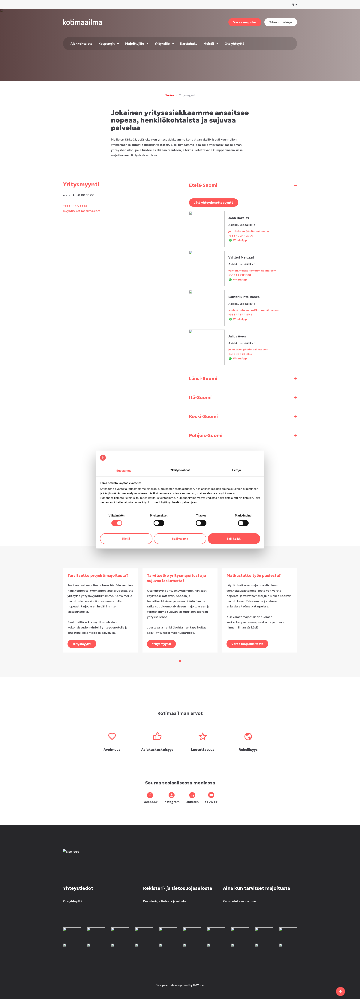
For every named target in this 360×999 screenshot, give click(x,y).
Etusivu (169, 95)
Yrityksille (162, 43)
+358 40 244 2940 (240, 235)
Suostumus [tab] (123, 470)
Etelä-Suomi (243, 185)
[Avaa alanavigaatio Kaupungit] (118, 43)
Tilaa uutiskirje (280, 22)
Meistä (208, 43)
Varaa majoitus (244, 22)
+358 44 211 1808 (239, 275)
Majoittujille (134, 43)
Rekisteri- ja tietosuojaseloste (164, 901)
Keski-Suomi (243, 416)
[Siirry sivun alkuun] (340, 991)
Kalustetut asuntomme (239, 901)
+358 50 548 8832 (240, 354)
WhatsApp (240, 240)
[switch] (159, 523)
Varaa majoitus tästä (247, 644)
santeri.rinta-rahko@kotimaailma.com (254, 310)
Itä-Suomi (243, 397)
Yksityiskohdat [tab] (180, 470)
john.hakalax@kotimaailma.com (249, 231)
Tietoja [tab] (236, 470)
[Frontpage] (90, 855)
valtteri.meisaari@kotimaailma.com (252, 270)
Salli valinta (180, 538)
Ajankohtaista (81, 43)
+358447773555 (75, 205)
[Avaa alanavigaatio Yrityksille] (173, 43)
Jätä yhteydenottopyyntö (213, 202)
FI (293, 4)
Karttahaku (188, 43)
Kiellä (126, 538)
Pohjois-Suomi (243, 435)
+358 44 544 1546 (240, 314)
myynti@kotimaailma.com (81, 211)
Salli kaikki (233, 538)
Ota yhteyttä (234, 43)
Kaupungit (106, 43)
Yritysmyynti (82, 644)
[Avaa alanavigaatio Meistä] (217, 43)
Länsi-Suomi (243, 378)
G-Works (198, 985)
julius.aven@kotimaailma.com (248, 349)
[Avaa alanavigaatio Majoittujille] (147, 43)
